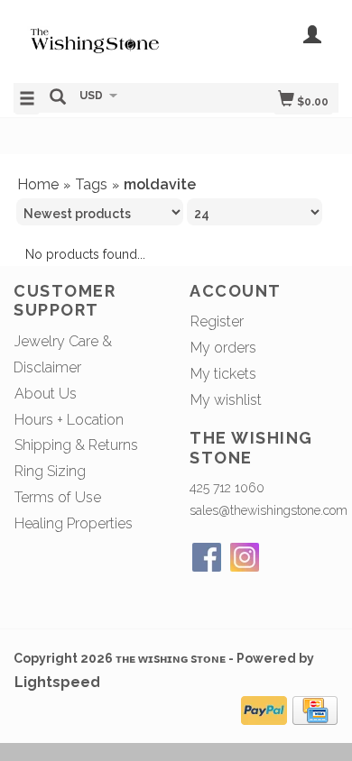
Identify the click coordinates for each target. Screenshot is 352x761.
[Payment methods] (264, 708)
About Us (45, 393)
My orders (223, 347)
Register (217, 321)
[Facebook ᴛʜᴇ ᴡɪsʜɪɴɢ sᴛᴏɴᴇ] (206, 557)
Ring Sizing (50, 471)
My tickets (223, 373)
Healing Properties (73, 523)
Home (38, 184)
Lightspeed (57, 682)
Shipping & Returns (76, 445)
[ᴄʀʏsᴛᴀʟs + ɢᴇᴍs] (94, 40)
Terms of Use (57, 497)
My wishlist (226, 399)
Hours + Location (69, 419)
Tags (91, 184)
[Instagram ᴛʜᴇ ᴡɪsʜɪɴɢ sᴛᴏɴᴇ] (244, 557)
